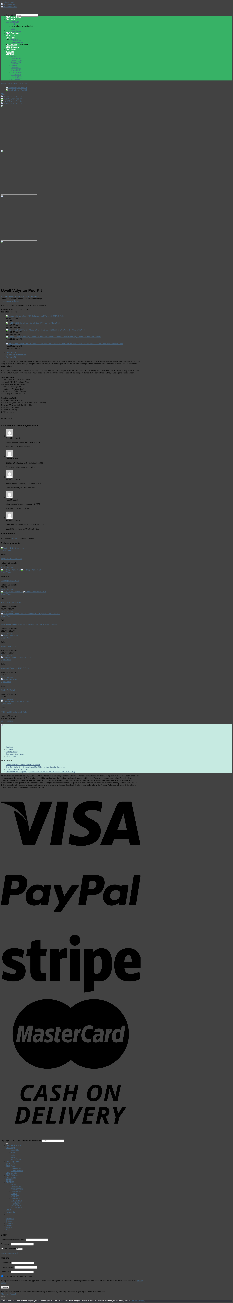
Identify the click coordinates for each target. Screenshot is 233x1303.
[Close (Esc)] (2, 1296)
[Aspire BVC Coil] (9, 679)
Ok (132, 1301)
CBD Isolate (11, 45)
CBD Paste (11, 49)
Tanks (13, 26)
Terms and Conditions (15, 754)
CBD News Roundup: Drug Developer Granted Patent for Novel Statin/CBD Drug (40, 772)
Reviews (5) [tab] (11, 357)
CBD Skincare (12, 47)
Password (6, 1244)
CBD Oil (11, 35)
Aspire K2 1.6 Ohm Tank (11, 559)
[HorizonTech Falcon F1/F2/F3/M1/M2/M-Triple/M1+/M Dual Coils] (30, 614)
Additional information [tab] (16, 355)
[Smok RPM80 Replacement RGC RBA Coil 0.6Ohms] (16, 88)
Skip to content (7, 2)
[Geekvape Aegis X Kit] (21, 570)
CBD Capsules (12, 33)
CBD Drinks (16, 40)
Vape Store (12, 83)
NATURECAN (16, 77)
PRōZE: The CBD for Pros (17, 769)
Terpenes (10, 52)
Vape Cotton (16, 31)
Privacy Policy (12, 752)
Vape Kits (15, 22)
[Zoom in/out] (4, 1296)
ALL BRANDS (16, 79)
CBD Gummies (17, 42)
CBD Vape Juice (13, 17)
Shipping (9, 749)
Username (6, 1263)
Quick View (6, 550)
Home (3, 83)
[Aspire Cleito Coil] (9, 636)
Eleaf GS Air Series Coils (11, 603)
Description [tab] (11, 352)
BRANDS (10, 54)
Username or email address (13, 1240)
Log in (19, 1249)
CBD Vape (10, 19)
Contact (9, 747)
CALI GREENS (17, 61)
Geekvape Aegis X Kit (10, 581)
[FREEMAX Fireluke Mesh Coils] (15, 701)
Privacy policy (139, 1301)
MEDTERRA (16, 75)
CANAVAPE (16, 63)
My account (11, 756)
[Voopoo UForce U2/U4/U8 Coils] (16, 657)
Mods (13, 24)
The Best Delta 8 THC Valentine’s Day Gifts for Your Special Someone (35, 767)
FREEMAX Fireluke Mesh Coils (14, 712)
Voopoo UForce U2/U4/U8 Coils (15, 668)
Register (5, 1287)
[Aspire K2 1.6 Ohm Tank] (12, 548)
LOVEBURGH (16, 72)
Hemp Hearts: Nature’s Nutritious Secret (23, 765)
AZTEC (14, 56)
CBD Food (11, 38)
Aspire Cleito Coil (8, 646)
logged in (16, 538)
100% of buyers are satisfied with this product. (21, 296)
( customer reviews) (10, 301)
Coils (13, 29)
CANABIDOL (16, 59)
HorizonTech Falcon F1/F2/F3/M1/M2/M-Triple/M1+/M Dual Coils (29, 624)
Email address (7, 1267)
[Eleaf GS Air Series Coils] (23, 592)
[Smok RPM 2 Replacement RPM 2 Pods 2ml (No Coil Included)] (16, 90)
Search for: (10, 15)
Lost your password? (9, 1253)
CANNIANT (16, 68)
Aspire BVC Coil (8, 690)
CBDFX (14, 65)
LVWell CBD (16, 70)
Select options (7, 568)
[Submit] (7, 1143)
